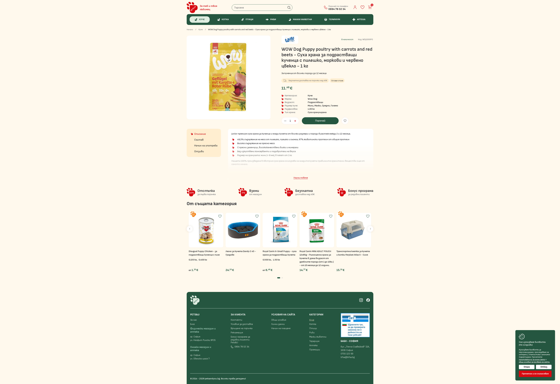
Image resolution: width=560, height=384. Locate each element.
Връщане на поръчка (241, 328)
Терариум (314, 341)
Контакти (236, 320)
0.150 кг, (193, 259)
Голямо (334, 105)
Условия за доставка (242, 324)
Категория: (291, 96)
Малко (317, 105)
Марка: (288, 99)
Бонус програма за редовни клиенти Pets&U (240, 339)
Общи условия (278, 320)
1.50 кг (276, 259)
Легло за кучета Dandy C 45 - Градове (241, 253)
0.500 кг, (267, 259)
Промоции (314, 349)
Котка (312, 324)
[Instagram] (361, 300)
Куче (200, 30)
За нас (193, 320)
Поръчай (320, 120)
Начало (190, 30)
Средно (326, 105)
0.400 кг (203, 259)
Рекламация (237, 332)
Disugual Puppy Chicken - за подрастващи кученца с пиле (204, 253)
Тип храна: (290, 112)
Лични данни (278, 324)
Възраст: (290, 102)
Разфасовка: (291, 109)
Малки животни (317, 336)
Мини (310, 105)
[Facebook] (368, 300)
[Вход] (355, 7)
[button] (278, 277)
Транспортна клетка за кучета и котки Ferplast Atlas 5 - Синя (353, 253)
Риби (312, 332)
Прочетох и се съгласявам (535, 373)
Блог (192, 324)
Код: (360, 39)
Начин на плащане (280, 328)
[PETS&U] (192, 7)
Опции (527, 366)
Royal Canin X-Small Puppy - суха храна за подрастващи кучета (279, 253)
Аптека (313, 345)
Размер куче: (291, 106)
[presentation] (189, 229)
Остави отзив (337, 80)
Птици (313, 328)
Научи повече (301, 177)
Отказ (543, 366)
